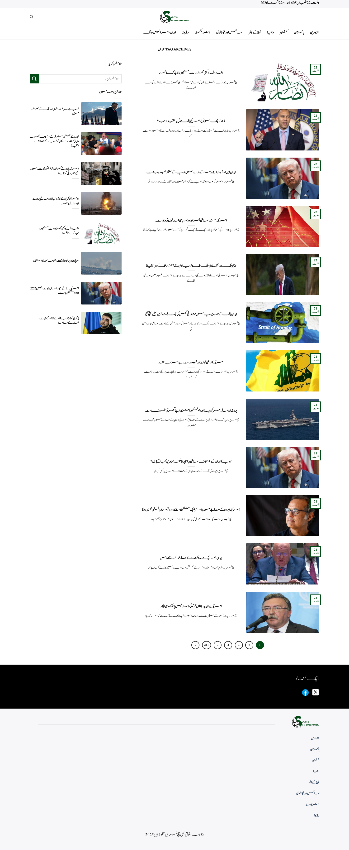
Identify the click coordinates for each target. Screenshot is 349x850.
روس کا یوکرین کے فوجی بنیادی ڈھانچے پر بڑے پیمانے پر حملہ (56, 201)
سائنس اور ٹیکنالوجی (229, 32)
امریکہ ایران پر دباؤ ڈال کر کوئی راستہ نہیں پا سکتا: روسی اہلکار (191, 606)
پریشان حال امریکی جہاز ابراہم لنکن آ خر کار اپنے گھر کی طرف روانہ (191, 410)
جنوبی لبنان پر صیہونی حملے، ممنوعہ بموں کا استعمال (56, 261)
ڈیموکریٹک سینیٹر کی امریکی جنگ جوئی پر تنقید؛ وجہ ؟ (191, 121)
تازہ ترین (314, 32)
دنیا (270, 32)
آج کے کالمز (255, 32)
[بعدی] (195, 645)
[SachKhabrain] (174, 17)
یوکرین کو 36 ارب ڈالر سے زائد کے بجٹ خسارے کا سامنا (59, 320)
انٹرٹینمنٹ (202, 32)
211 (206, 644)
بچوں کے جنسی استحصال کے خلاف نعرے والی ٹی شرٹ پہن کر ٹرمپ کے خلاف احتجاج (54, 141)
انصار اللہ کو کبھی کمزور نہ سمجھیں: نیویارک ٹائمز (191, 73)
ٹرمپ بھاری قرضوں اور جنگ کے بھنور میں (55, 111)
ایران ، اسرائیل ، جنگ (159, 32)
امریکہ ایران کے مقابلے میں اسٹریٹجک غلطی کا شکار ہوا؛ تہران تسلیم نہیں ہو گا (191, 509)
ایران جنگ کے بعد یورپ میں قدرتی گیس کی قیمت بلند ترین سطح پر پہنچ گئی (191, 314)
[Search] (31, 16)
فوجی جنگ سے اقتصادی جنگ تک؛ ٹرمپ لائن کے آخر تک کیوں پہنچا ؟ (191, 266)
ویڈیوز (185, 32)
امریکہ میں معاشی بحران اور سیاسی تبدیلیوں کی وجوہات (191, 220)
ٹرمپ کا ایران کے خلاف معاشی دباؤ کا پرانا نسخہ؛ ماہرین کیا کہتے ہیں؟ (191, 461)
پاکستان (299, 32)
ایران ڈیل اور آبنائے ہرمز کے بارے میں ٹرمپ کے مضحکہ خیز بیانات (191, 172)
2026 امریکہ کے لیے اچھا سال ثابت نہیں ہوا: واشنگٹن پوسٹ (54, 290)
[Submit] (34, 78)
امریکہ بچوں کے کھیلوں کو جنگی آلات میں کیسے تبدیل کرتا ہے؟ (54, 171)
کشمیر (284, 32)
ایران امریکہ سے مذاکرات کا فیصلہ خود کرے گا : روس (191, 558)
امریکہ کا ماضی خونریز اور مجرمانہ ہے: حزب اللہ (191, 362)
